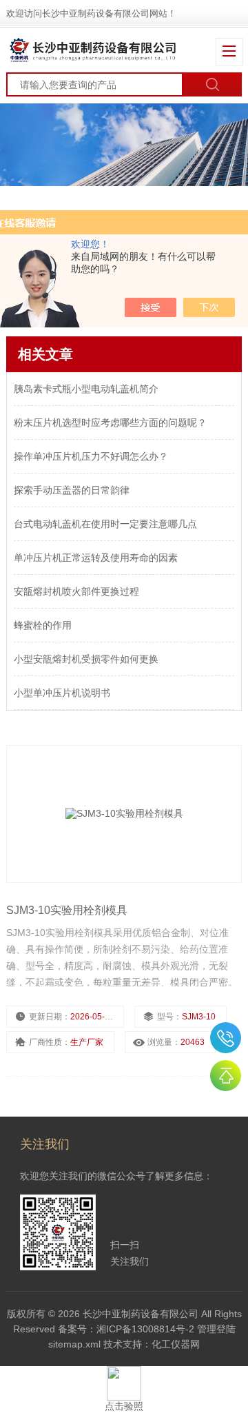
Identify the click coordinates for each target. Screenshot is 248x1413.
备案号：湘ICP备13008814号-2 (126, 1328)
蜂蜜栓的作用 (43, 625)
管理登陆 (216, 1328)
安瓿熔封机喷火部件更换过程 (76, 591)
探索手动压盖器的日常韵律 (72, 490)
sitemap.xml (74, 1344)
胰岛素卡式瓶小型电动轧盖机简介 (86, 388)
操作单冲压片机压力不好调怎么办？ (91, 456)
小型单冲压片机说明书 (62, 692)
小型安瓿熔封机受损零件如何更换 (86, 658)
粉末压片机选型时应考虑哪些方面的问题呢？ (110, 422)
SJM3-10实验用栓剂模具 (66, 910)
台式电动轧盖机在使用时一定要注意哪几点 (105, 523)
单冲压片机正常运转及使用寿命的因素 (96, 557)
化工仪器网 (176, 1344)
